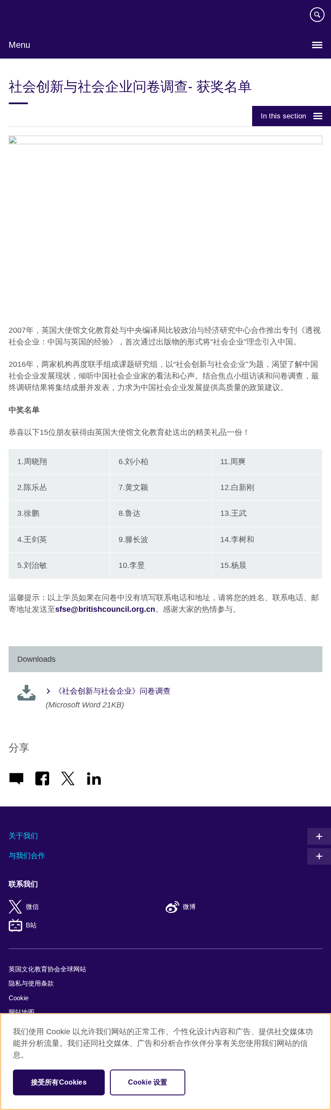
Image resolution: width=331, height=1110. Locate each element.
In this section (283, 116)
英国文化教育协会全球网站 (47, 969)
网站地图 (21, 1012)
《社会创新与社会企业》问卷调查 (112, 691)
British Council (31, 15)
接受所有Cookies (59, 1082)
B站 (31, 925)
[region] (165, 1061)
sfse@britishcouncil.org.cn (105, 609)
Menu (19, 45)
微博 (189, 906)
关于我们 (23, 836)
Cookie (18, 997)
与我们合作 (27, 856)
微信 (32, 906)
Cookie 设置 (147, 1082)
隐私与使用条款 (31, 983)
